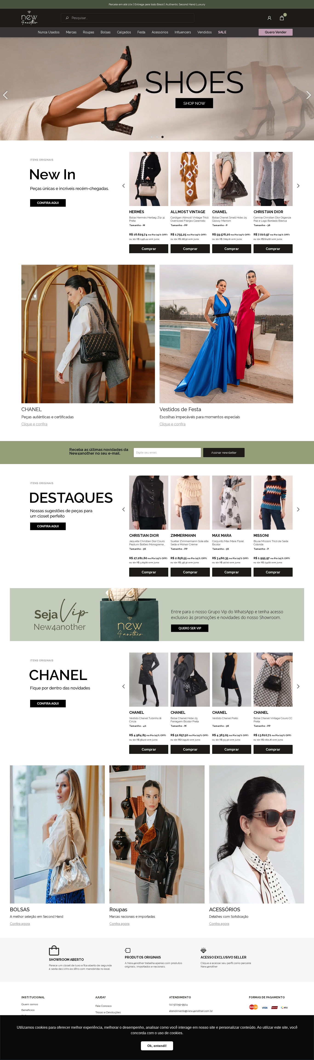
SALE (222, 32)
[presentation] (5, 95)
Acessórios (160, 32)
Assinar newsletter (224, 452)
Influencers (183, 32)
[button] (151, 137)
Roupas (88, 32)
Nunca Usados (49, 32)
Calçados (124, 32)
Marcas (71, 32)
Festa (141, 32)
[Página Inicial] (29, 18)
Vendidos (204, 32)
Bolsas (106, 32)
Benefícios (27, 1010)
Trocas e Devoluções (108, 1012)
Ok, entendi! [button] (157, 1046)
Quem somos (29, 1004)
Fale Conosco (103, 1006)
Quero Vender (275, 32)
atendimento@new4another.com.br (191, 1011)
